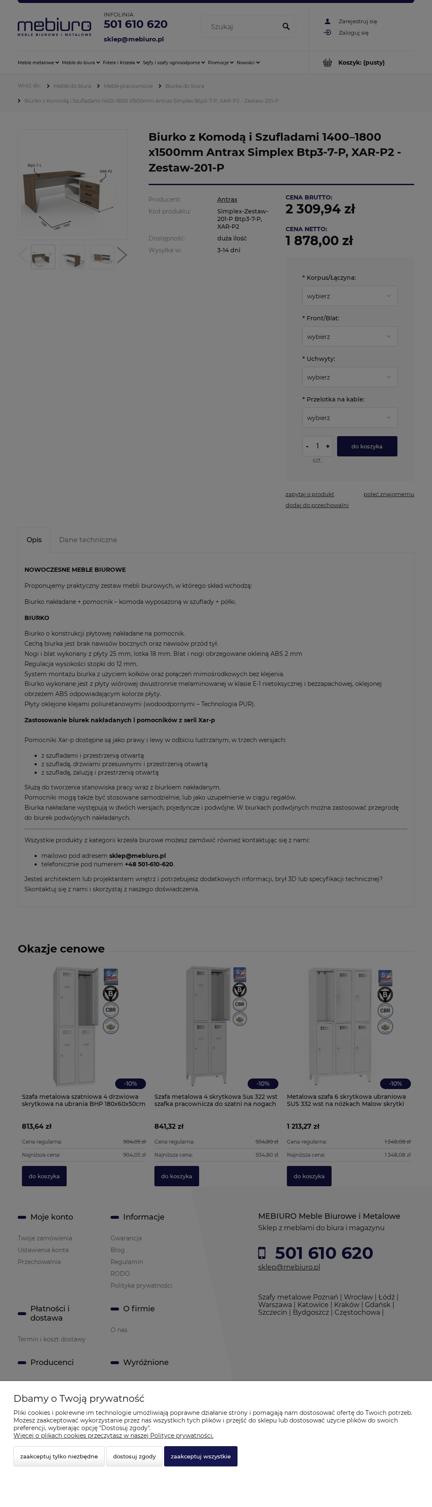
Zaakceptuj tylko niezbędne (59, 1456)
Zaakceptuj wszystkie (201, 1456)
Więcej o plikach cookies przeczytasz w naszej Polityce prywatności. (113, 1435)
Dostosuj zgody (134, 1456)
